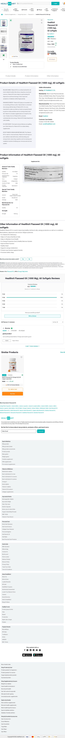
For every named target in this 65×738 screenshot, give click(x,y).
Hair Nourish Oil (6, 534)
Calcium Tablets (36, 408)
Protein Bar (5, 617)
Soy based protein (6, 677)
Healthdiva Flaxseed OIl (27, 412)
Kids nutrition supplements (8, 702)
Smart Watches (5, 721)
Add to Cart (14, 389)
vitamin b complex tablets (35, 406)
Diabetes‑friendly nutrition (8, 712)
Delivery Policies (6, 559)
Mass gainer (5, 454)
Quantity (53, 54)
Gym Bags (4, 729)
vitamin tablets (15, 406)
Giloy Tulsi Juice (6, 504)
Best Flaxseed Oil (53, 408)
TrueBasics (5, 634)
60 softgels (22, 330)
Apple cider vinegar (7, 619)
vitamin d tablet (45, 406)
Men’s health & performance (8, 707)
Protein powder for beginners (9, 670)
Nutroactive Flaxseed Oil (16, 412)
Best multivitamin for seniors (9, 479)
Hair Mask (4, 536)
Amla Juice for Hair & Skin (8, 509)
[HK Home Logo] (8, 3)
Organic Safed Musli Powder (9, 511)
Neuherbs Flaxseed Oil (39, 412)
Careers (4, 594)
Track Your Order (6, 567)
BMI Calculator (5, 546)
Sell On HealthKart (6, 599)
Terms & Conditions (7, 569)
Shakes (4, 622)
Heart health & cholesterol (8, 686)
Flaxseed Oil (50, 19)
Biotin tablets (12, 408)
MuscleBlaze (5, 629)
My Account (5, 554)
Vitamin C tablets (6, 486)
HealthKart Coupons (7, 587)
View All (62, 352)
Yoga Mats (4, 726)
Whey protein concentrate (8, 449)
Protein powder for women (8, 672)
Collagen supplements (7, 491)
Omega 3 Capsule (27, 408)
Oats (3, 612)
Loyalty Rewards (6, 581)
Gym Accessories (6, 719)
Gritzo (3, 637)
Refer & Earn (5, 579)
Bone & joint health (6, 689)
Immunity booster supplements (9, 696)
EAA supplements (6, 461)
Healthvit (51, 33)
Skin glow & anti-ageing (7, 694)
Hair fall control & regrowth (8, 691)
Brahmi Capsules (6, 506)
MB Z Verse (5, 642)
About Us (4, 576)
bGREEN (4, 639)
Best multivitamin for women (9, 476)
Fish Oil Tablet (19, 408)
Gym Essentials (5, 724)
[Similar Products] (12, 364)
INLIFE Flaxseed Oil (15, 410)
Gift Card (47, 9)
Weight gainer (5, 456)
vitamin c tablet (53, 406)
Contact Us (5, 551)
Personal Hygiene (6, 531)
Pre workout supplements (8, 464)
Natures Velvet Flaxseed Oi (26, 410)
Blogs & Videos (6, 602)
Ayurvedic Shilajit (6, 501)
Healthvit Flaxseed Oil (5, 410)
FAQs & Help (5, 549)
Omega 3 (4, 481)
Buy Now (12, 393)
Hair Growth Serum (7, 526)
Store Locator (5, 556)
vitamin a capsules (23, 406)
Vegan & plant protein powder (8, 675)
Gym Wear (4, 731)
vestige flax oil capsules (5, 406)
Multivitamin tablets (7, 471)
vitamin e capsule (4, 408)
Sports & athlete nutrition (7, 710)
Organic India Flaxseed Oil (39, 410)
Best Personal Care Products (9, 539)
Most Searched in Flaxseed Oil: (8, 403)
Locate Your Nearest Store (8, 592)
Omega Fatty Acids (23, 271)
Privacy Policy (5, 564)
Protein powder (6, 451)
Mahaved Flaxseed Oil (5, 412)
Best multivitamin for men (8, 474)
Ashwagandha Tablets (7, 499)
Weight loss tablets (6, 683)
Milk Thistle (5, 514)
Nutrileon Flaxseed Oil (50, 410)
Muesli (3, 614)
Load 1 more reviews (32, 346)
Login (55, 3)
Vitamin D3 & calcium (7, 489)
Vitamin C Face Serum (7, 517)
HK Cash (4, 584)
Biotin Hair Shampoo (7, 524)
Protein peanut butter (7, 609)
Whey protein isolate (7, 446)
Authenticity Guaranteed (8, 589)
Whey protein (5, 444)
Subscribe (41, 431)
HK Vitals (4, 632)
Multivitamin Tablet (44, 408)
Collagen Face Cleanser (8, 529)
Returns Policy (5, 562)
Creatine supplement (7, 459)
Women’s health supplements (8, 705)
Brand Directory (6, 597)
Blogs (40, 9)
